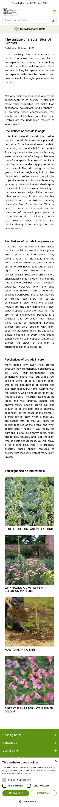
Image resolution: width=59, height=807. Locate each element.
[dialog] (29, 782)
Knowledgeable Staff (32, 29)
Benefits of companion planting (29, 529)
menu (54, 11)
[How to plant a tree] (29, 621)
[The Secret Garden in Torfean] (10, 12)
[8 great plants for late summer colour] (29, 680)
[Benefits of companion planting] (29, 501)
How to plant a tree (20, 649)
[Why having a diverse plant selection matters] (29, 560)
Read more (28, 773)
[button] (29, 801)
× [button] (55, 761)
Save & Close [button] (16, 793)
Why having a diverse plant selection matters (25, 589)
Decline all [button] (43, 793)
